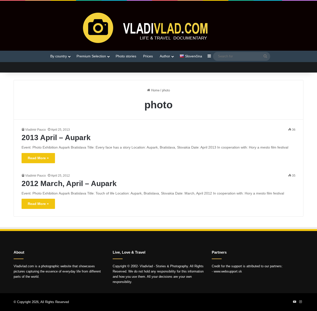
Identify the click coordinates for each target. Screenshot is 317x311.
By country (58, 56)
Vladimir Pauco (35, 129)
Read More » (38, 158)
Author (165, 56)
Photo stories (126, 56)
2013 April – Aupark (56, 137)
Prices (148, 56)
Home (154, 90)
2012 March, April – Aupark (69, 183)
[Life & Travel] (158, 27)
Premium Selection (91, 56)
